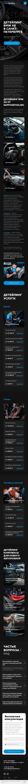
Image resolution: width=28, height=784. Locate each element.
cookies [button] (9, 781)
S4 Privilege (7, 232)
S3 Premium (7, 213)
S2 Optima (6, 195)
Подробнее (19, 333)
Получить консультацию (14, 751)
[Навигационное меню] (25, 3)
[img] (14, 128)
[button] (10, 779)
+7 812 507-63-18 (9, 767)
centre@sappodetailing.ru (12, 768)
